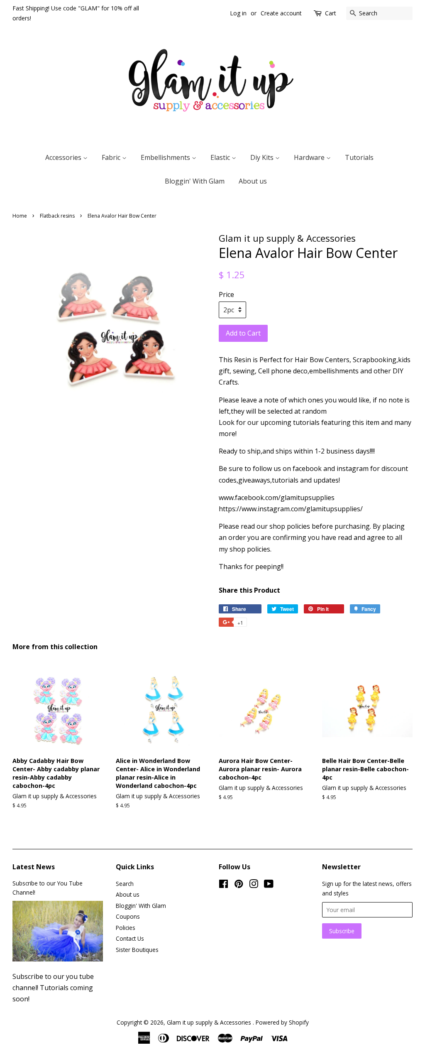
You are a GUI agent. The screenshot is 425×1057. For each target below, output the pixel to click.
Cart (330, 13)
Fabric (112, 157)
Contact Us (130, 938)
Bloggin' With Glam (195, 181)
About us (253, 181)
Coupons (128, 916)
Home (19, 215)
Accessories (64, 157)
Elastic (221, 157)
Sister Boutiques (137, 950)
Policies (125, 928)
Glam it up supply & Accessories (210, 1022)
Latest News (33, 866)
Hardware (310, 157)
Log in (238, 13)
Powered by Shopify (282, 1022)
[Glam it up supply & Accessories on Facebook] (223, 885)
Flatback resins (57, 215)
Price (226, 294)
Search (125, 884)
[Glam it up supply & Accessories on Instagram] (253, 885)
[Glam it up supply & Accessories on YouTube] (269, 885)
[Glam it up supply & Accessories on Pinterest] (238, 885)
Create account (281, 13)
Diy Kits (262, 157)
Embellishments (166, 157)
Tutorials (359, 157)
